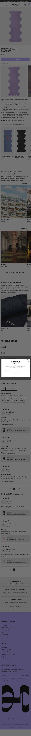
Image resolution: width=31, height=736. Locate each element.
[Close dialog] (28, 360)
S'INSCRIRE (15, 374)
